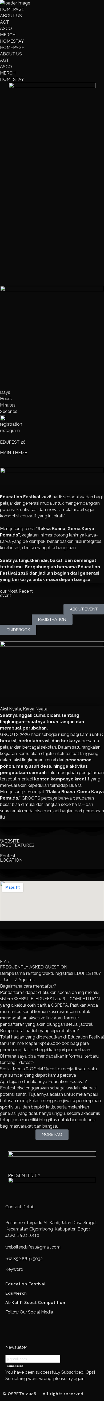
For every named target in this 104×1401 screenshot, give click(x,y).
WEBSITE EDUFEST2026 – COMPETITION (57, 998)
